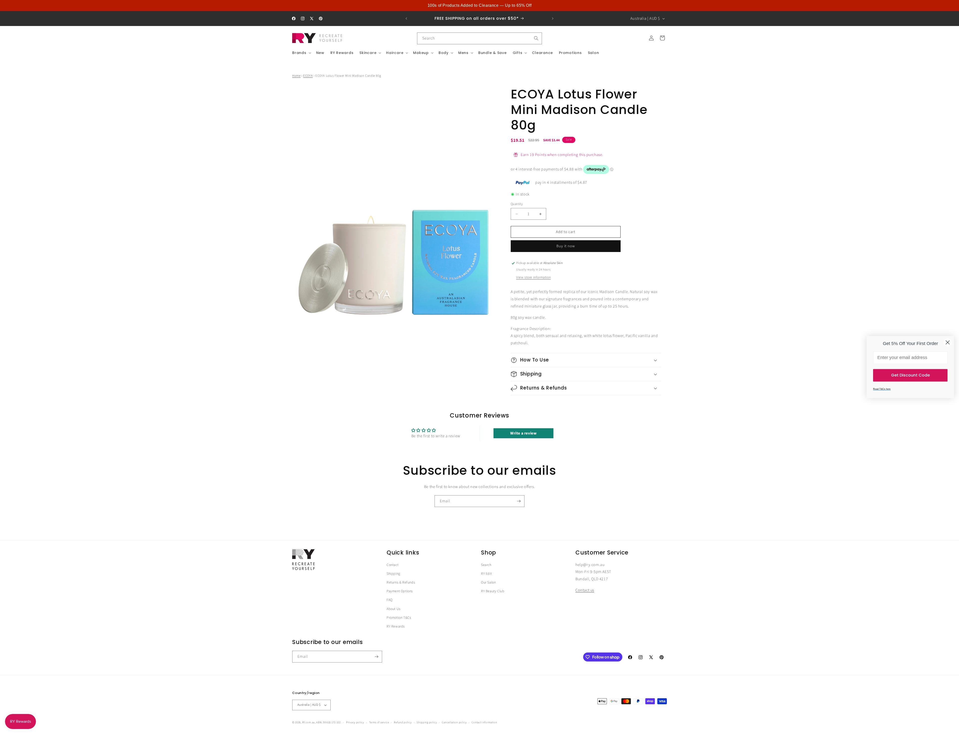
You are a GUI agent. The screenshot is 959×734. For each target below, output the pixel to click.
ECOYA (308, 76)
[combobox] (479, 38)
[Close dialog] (947, 342)
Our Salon (488, 582)
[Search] (536, 38)
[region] (479, 5)
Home (296, 76)
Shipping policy (427, 722)
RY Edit (486, 573)
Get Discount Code (910, 375)
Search (486, 565)
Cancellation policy (454, 722)
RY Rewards (396, 626)
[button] (301, 53)
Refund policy (403, 722)
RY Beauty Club (492, 591)
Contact (392, 565)
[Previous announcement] (406, 18)
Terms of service (379, 722)
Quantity (517, 204)
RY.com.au (308, 722)
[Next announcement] (552, 18)
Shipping (393, 573)
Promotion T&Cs (399, 617)
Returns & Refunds (401, 582)
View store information (533, 277)
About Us (394, 609)
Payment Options (400, 591)
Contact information (484, 722)
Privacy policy (355, 722)
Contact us (584, 590)
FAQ (390, 600)
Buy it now (565, 246)
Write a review (523, 433)
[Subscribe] (518, 501)
